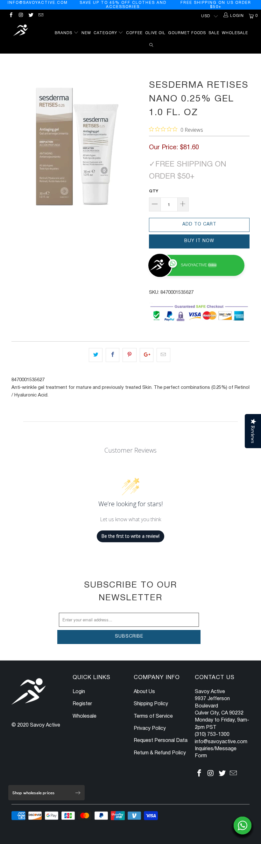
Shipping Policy (151, 704)
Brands (64, 33)
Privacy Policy (150, 728)
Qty (153, 191)
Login (79, 692)
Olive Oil (155, 33)
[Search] (151, 44)
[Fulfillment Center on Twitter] (30, 16)
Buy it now (199, 241)
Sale (213, 33)
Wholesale (235, 33)
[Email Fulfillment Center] (40, 16)
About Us (144, 692)
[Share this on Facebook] (112, 355)
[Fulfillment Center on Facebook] (10, 16)
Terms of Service (153, 716)
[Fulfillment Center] (21, 31)
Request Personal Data (160, 740)
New (86, 33)
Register (82, 704)
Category (106, 33)
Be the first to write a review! (130, 536)
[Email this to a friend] (163, 355)
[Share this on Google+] (146, 355)
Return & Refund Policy (160, 753)
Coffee (134, 33)
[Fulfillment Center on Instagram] (20, 16)
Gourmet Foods (187, 33)
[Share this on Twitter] (95, 355)
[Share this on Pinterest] (129, 355)
